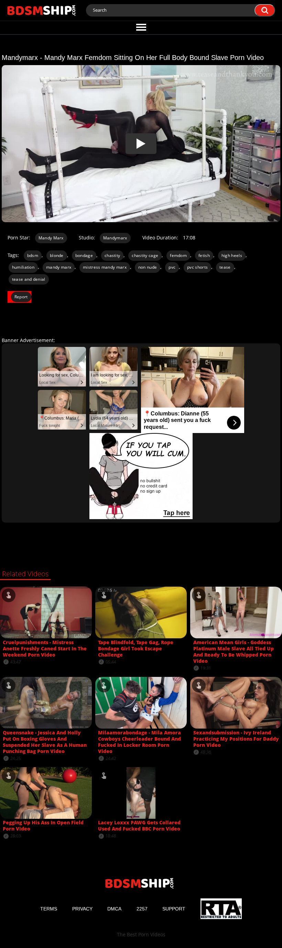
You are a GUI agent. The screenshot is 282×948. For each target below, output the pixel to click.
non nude (147, 267)
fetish (204, 255)
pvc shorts (197, 267)
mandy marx (58, 267)
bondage (84, 255)
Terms (48, 908)
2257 (142, 908)
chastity (112, 255)
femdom (178, 255)
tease (225, 267)
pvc (172, 267)
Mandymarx (115, 238)
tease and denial (28, 279)
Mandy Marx (51, 238)
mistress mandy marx (105, 267)
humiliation (23, 267)
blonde (57, 255)
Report (21, 297)
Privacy (82, 908)
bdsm (32, 255)
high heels (231, 255)
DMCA (114, 908)
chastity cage (145, 255)
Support (173, 908)
